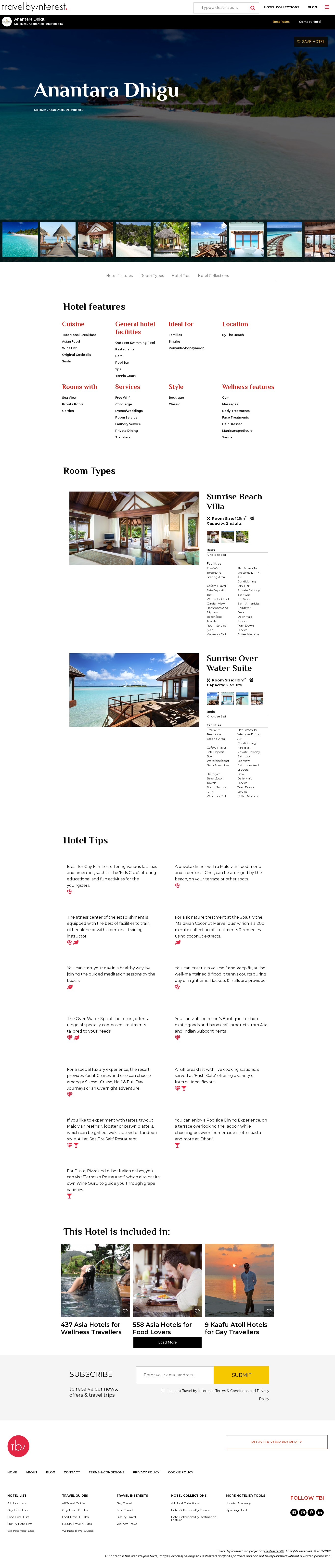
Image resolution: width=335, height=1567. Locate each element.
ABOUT (32, 1472)
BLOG (312, 7)
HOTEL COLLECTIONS (281, 7)
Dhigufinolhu (55, 23)
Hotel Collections (213, 275)
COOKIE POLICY (180, 1472)
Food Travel (124, 1510)
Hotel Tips (181, 275)
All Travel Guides (73, 1503)
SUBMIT (242, 1375)
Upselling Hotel (236, 1510)
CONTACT (72, 1472)
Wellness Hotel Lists (20, 1530)
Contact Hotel (310, 22)
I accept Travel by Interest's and (217, 1395)
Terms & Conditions (231, 1391)
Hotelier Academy (238, 1503)
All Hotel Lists (16, 1503)
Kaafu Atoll (36, 23)
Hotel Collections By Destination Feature (193, 1518)
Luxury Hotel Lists (19, 1523)
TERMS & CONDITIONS (106, 1472)
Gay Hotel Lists (17, 1510)
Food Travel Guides (75, 1517)
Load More (167, 1342)
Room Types (152, 275)
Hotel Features (119, 275)
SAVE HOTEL (312, 41)
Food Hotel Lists (18, 1517)
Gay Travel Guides (75, 1510)
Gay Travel (124, 1503)
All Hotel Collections (185, 1503)
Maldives (20, 23)
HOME (12, 1472)
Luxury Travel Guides (77, 1523)
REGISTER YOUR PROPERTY (276, 1442)
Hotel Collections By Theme (190, 1510)
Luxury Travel (126, 1517)
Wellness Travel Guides (77, 1530)
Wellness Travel (127, 1523)
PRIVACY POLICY (146, 1472)
